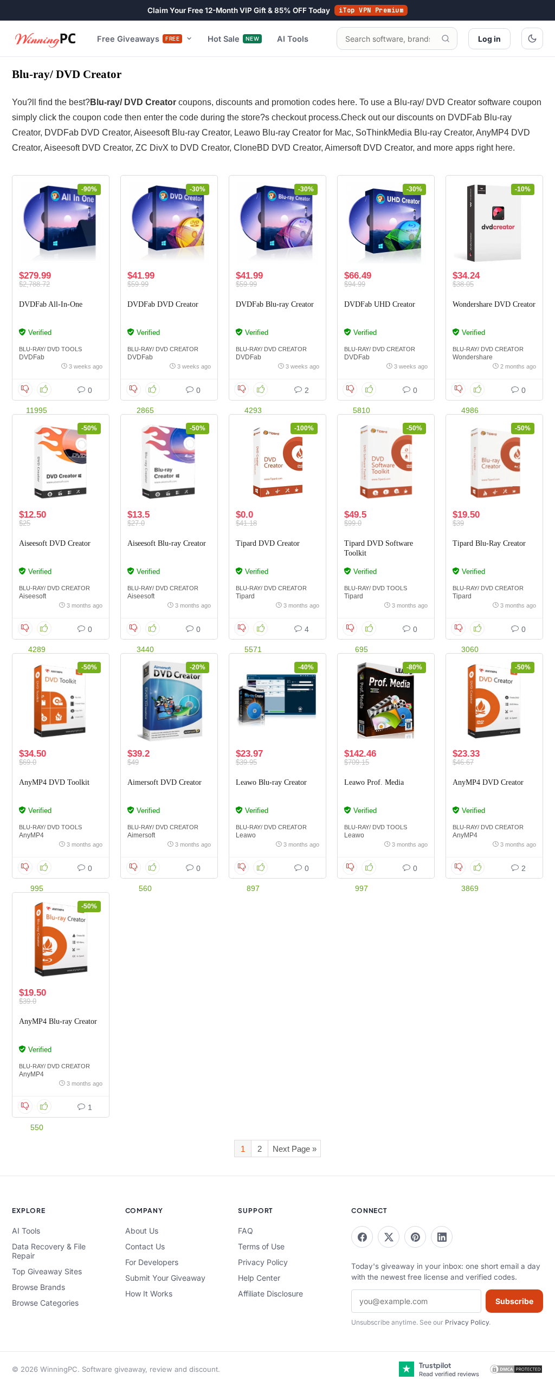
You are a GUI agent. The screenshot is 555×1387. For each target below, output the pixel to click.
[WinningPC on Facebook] (362, 1237)
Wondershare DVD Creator (494, 304)
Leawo (246, 835)
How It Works (148, 1293)
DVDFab (31, 357)
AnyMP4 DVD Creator (488, 782)
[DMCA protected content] (516, 1369)
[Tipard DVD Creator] (277, 461)
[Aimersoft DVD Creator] (169, 700)
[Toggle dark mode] (532, 38)
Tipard (245, 596)
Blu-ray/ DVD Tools (50, 349)
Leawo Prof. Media (374, 782)
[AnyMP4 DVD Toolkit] (60, 700)
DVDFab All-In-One (50, 304)
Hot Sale (233, 38)
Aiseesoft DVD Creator (55, 543)
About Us (141, 1230)
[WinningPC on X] (388, 1237)
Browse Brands (38, 1287)
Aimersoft (141, 835)
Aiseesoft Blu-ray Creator (166, 543)
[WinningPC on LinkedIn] (442, 1237)
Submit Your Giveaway (165, 1277)
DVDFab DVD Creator (162, 304)
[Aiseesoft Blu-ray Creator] (169, 461)
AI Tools (292, 38)
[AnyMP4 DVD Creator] (494, 700)
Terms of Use (261, 1246)
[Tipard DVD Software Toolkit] (386, 461)
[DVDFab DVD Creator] (169, 222)
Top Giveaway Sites (47, 1271)
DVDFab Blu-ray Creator (275, 304)
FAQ (245, 1230)
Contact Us (145, 1246)
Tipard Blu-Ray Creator (489, 543)
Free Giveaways (138, 38)
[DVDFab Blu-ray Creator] (277, 222)
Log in (489, 38)
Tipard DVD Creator (268, 543)
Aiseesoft (32, 596)
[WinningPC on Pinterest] (415, 1237)
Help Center (259, 1277)
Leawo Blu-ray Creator (271, 782)
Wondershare (473, 357)
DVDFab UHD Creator (379, 304)
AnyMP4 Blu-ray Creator (58, 1021)
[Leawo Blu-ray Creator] (277, 700)
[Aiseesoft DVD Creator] (60, 461)
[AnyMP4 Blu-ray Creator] (60, 939)
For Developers (151, 1262)
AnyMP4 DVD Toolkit (54, 782)
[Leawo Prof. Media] (386, 700)
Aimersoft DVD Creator (164, 782)
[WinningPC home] (46, 38)
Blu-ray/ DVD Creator (162, 349)
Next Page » (295, 1148)
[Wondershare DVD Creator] (494, 222)
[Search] (445, 38)
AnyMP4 (31, 835)
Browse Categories (45, 1302)
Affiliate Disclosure (270, 1293)
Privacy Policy (263, 1262)
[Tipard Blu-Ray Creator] (494, 461)
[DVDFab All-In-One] (60, 222)
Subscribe (514, 1301)
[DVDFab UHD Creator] (386, 222)
